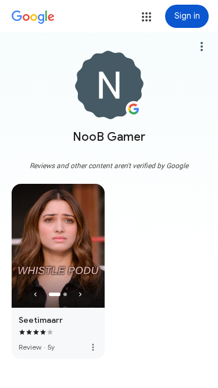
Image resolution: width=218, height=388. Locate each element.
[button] (146, 17)
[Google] (33, 17)
